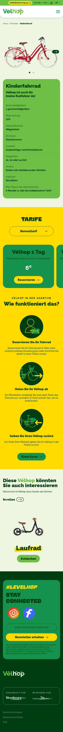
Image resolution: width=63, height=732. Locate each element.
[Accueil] (13, 12)
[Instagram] (13, 613)
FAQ (45, 3)
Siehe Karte (29, 456)
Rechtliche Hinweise (12, 712)
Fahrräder (14, 24)
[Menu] (58, 11)
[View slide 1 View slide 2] (31, 52)
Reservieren (26, 280)
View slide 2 (33, 72)
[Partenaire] (18, 698)
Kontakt (37, 3)
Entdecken (28, 559)
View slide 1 (29, 72)
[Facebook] (29, 613)
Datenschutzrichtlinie (13, 717)
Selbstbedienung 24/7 (20, 3)
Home (5, 24)
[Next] (55, 52)
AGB (5, 722)
